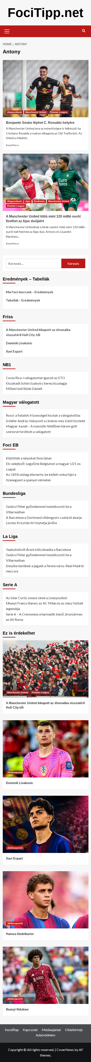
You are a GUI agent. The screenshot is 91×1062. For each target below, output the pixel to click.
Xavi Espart (14, 351)
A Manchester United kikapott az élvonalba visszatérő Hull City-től (38, 332)
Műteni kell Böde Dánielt (24, 389)
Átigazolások (14, 112)
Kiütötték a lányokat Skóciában (29, 458)
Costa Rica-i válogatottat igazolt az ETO (35, 378)
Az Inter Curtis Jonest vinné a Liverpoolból (36, 598)
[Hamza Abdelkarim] (45, 899)
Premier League (58, 112)
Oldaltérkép (74, 1030)
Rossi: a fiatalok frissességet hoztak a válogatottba (43, 415)
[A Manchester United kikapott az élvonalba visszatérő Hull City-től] (45, 669)
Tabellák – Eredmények (23, 300)
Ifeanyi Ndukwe (17, 1009)
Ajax (27, 201)
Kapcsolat (30, 1030)
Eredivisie (39, 201)
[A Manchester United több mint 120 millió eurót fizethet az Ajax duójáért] (45, 182)
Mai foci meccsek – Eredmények (29, 292)
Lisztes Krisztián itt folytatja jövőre (31, 523)
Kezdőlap (12, 1030)
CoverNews (65, 1050)
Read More (12, 145)
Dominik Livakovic (19, 343)
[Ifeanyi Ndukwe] (45, 975)
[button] (7, 30)
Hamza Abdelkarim (20, 934)
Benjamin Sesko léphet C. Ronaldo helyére (40, 122)
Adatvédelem (45, 1035)
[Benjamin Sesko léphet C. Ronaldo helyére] (45, 88)
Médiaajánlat (51, 1030)
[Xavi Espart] (45, 824)
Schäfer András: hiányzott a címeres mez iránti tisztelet (45, 421)
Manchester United (35, 112)
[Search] (83, 31)
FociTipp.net (45, 13)
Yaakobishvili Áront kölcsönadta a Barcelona (38, 549)
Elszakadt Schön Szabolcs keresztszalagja (36, 383)
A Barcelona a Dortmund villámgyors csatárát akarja (44, 517)
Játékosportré (15, 772)
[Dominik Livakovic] (45, 748)
